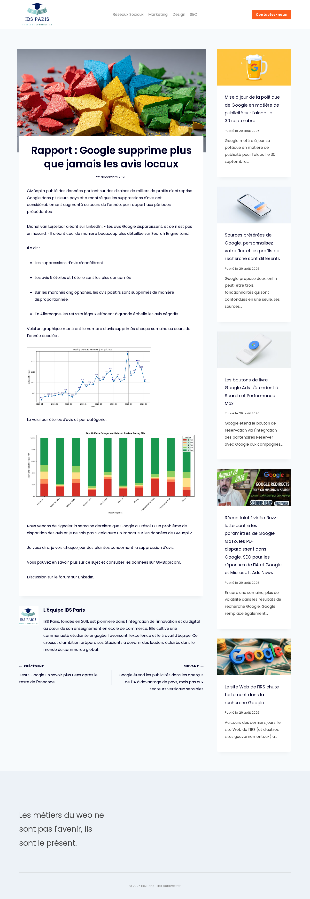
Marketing (158, 14)
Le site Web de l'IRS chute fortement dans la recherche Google (252, 695)
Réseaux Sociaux (128, 14)
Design (178, 14)
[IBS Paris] (37, 15)
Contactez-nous (271, 14)
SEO (193, 14)
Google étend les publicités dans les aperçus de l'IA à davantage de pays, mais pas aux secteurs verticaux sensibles (161, 678)
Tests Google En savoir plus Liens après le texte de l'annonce (58, 674)
